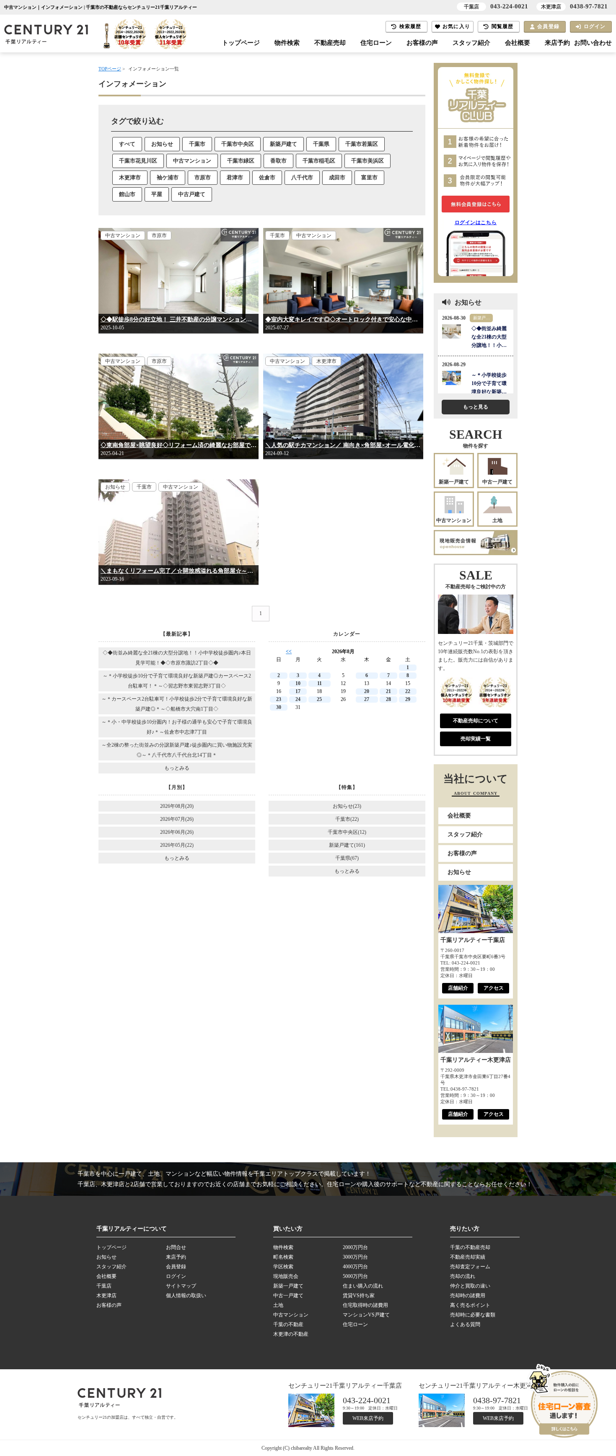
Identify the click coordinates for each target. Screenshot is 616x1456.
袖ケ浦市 (168, 177)
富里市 (369, 177)
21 (388, 691)
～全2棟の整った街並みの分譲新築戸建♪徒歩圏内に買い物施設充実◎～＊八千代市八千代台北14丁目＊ (176, 750)
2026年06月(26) (177, 832)
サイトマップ (181, 1286)
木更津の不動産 (290, 1334)
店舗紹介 (458, 988)
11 (319, 683)
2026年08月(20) (177, 806)
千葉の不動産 (288, 1324)
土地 (497, 520)
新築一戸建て (454, 482)
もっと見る (475, 407)
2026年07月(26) (177, 819)
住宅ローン (376, 42)
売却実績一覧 (476, 739)
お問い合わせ (593, 42)
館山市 (127, 194)
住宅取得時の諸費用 (365, 1305)
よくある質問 (465, 1324)
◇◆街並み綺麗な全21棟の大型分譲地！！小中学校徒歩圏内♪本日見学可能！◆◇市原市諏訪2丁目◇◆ (177, 658)
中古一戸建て (497, 482)
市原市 (202, 177)
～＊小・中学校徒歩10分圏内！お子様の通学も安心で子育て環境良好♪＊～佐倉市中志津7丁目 (176, 727)
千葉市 (197, 144)
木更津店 (106, 1295)
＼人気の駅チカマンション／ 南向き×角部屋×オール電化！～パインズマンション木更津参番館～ (343, 445)
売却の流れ (462, 1276)
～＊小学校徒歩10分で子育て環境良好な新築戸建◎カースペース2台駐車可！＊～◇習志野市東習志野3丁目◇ (177, 681)
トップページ (241, 42)
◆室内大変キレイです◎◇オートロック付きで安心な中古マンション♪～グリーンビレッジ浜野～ (343, 319)
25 (319, 699)
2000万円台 (355, 1247)
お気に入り (456, 26)
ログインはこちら (476, 222)
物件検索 (287, 42)
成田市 (337, 177)
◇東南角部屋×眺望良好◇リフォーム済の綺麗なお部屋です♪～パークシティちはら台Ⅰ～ (178, 445)
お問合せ (176, 1247)
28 (388, 699)
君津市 (235, 177)
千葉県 (321, 144)
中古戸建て (191, 194)
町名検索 (283, 1257)
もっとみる (176, 768)
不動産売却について (475, 721)
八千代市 (302, 177)
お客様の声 (422, 42)
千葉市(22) (347, 819)
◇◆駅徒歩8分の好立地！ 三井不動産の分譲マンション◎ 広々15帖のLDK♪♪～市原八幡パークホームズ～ (178, 319)
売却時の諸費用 (467, 1295)
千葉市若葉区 (361, 144)
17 (297, 691)
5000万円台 (355, 1276)
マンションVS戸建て (366, 1315)
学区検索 (283, 1267)
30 (278, 707)
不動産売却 (330, 42)
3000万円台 (355, 1257)
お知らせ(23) (347, 806)
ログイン (595, 26)
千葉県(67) (347, 858)
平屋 (156, 194)
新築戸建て (283, 144)
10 (297, 683)
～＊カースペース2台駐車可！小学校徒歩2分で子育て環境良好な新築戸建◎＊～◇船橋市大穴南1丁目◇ (176, 704)
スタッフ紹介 (471, 42)
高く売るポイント (470, 1305)
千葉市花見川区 (138, 161)
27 (366, 699)
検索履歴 (410, 26)
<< (289, 651)
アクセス (494, 988)
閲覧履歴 (503, 26)
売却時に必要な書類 (472, 1315)
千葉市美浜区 (367, 161)
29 (407, 699)
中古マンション (192, 161)
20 (366, 691)
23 (278, 699)
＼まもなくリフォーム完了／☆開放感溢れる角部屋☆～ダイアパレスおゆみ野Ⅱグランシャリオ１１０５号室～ (178, 571)
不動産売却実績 (467, 1257)
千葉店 (103, 1286)
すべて (127, 144)
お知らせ (162, 144)
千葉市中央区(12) (347, 832)
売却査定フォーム (470, 1267)
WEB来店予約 (367, 1418)
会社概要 (517, 42)
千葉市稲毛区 (319, 161)
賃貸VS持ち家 (359, 1295)
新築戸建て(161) (347, 845)
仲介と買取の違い (470, 1286)
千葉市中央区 (237, 144)
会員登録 (548, 26)
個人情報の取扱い (186, 1295)
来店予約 (557, 42)
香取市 (278, 161)
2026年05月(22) (177, 845)
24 (297, 699)
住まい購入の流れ (363, 1286)
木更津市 (130, 177)
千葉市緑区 (240, 161)
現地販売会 (285, 1276)
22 (407, 691)
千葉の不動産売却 (470, 1247)
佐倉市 (267, 177)
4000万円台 (355, 1267)
